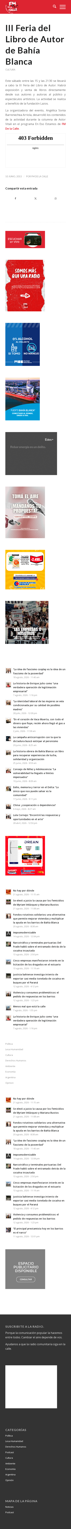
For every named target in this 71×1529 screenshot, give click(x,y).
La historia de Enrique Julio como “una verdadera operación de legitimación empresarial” (35, 687)
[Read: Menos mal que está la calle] (8, 1008)
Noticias (9, 1506)
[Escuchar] (25, 247)
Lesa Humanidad (14, 1049)
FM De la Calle (39, 176)
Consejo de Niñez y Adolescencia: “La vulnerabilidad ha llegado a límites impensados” (34, 773)
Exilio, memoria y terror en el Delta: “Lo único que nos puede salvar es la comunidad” (36, 791)
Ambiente (10, 1066)
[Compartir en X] (36, 198)
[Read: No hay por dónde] (8, 892)
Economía (10, 1071)
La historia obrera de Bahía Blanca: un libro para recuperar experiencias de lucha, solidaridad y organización (38, 755)
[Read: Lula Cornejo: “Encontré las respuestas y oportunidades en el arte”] (8, 816)
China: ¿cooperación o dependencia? (34, 805)
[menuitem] (52, 7)
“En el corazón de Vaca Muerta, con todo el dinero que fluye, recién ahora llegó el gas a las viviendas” (39, 723)
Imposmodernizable (24, 932)
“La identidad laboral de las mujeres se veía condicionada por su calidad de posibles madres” (38, 705)
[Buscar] (52, 7)
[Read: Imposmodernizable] (8, 934)
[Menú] (61, 7)
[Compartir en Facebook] (15, 198)
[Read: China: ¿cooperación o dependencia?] (8, 806)
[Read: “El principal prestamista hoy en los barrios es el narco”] (8, 1230)
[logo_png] (29, 7)
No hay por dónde (23, 890)
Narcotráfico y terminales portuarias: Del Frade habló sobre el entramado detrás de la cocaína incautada (39, 946)
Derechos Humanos (15, 1060)
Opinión (9, 1480)
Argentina (10, 1077)
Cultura (10, 69)
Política (9, 1043)
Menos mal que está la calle (29, 1006)
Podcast (9, 1452)
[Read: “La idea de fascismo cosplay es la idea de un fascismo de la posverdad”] (8, 671)
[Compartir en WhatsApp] (55, 198)
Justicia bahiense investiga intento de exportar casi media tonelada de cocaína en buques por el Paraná (38, 978)
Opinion (9, 1082)
